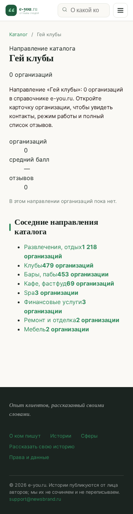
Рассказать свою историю (42, 446)
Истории (60, 436)
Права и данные (29, 457)
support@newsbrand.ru (35, 499)
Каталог (18, 34)
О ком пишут (25, 436)
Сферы (89, 436)
